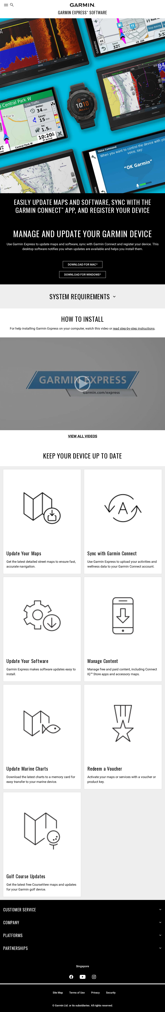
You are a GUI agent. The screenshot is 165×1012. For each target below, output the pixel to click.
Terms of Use (77, 992)
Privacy (95, 992)
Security (111, 992)
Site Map (58, 992)
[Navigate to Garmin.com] (82, 5)
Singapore (82, 966)
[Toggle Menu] (2, 4)
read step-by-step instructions (134, 328)
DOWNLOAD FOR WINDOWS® (82, 274)
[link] (82, 121)
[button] (82, 296)
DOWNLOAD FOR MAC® (82, 264)
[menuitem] (12, 5)
